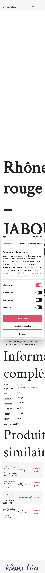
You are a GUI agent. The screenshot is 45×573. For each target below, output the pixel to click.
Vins (35, 341)
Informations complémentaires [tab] (22, 344)
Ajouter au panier (37, 469)
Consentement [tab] (9, 244)
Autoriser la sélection (22, 326)
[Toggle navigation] (33, 6)
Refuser (22, 334)
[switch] (38, 292)
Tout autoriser (22, 318)
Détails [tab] (22, 244)
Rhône (29, 341)
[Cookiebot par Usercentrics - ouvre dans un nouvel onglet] (32, 237)
